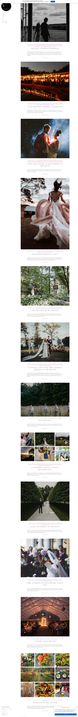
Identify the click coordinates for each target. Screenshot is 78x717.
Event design (60, 103)
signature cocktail (50, 639)
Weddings (54, 46)
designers (38, 251)
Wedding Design (56, 161)
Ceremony (56, 160)
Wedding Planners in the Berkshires (46, 46)
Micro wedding (38, 308)
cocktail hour (44, 103)
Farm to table (45, 161)
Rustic (45, 639)
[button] (76, 707)
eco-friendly (43, 251)
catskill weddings (38, 103)
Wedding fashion (46, 252)
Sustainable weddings (48, 251)
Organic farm (42, 639)
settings (47, 1)
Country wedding (49, 103)
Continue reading (45, 262)
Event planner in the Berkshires (37, 161)
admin (29, 103)
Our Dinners (60, 418)
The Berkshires (51, 161)
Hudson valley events (51, 418)
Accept (65, 714)
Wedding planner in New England (35, 162)
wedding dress (40, 252)
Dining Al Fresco (55, 103)
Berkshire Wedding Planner (41, 160)
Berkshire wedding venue (50, 160)
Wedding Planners (37, 46)
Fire (47, 161)
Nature (56, 418)
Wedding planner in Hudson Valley (36, 580)
